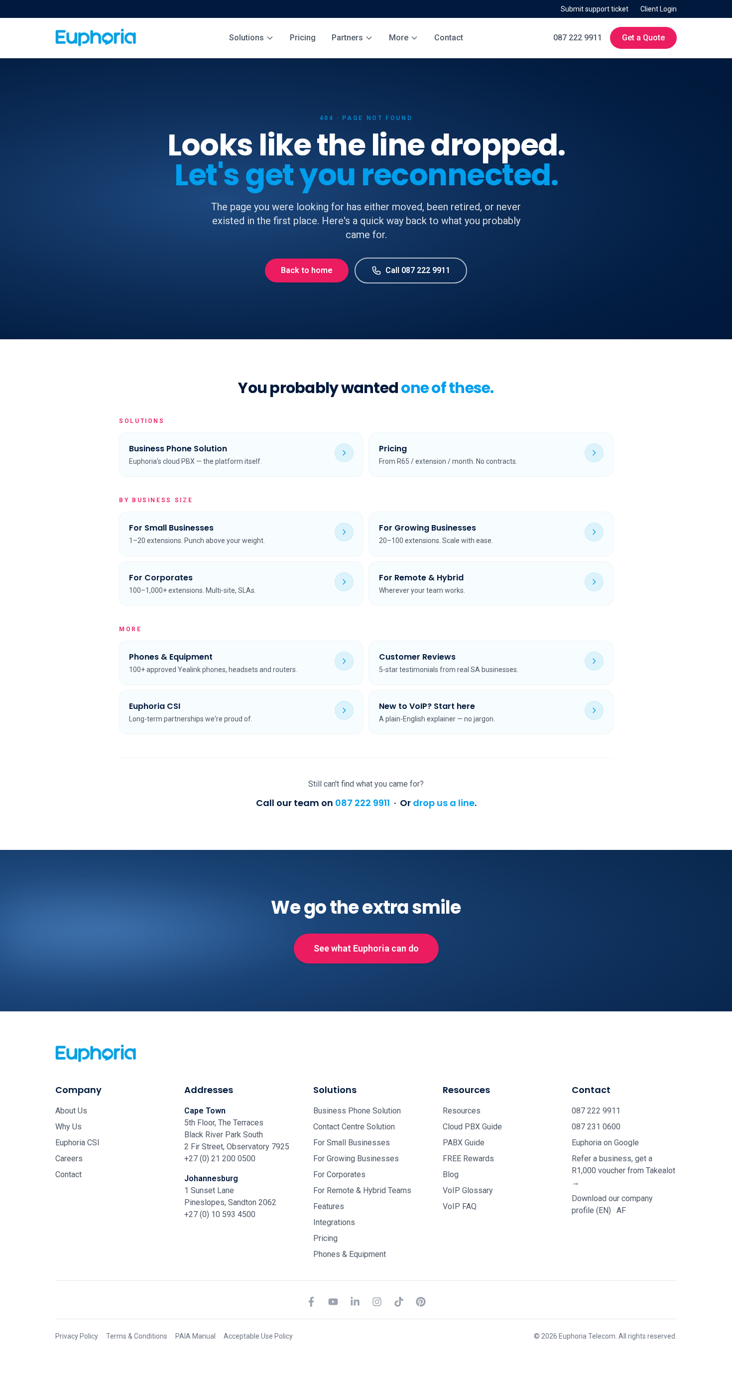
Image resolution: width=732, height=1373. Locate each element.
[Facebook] (311, 1302)
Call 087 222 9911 (417, 270)
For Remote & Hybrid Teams (362, 1190)
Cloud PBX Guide (472, 1126)
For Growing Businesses (356, 1158)
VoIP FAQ (460, 1206)
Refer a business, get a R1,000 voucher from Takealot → (623, 1170)
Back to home (307, 270)
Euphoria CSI (77, 1142)
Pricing (303, 37)
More (398, 37)
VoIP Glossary (468, 1190)
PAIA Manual (195, 1336)
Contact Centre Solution (354, 1126)
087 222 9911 (577, 37)
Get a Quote (643, 37)
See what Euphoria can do (366, 948)
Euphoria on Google (605, 1142)
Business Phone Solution (357, 1110)
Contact (448, 37)
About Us (71, 1110)
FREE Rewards (468, 1158)
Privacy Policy (76, 1336)
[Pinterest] (421, 1302)
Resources (462, 1110)
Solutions (246, 37)
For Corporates (339, 1174)
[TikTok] (399, 1302)
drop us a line (444, 803)
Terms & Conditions (136, 1336)
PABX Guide (464, 1142)
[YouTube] (333, 1302)
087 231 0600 (596, 1126)
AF (621, 1210)
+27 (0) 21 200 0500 (219, 1158)
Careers (69, 1158)
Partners (347, 37)
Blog (451, 1174)
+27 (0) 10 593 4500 (219, 1214)
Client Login (658, 9)
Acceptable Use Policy (258, 1336)
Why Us (68, 1126)
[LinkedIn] (355, 1302)
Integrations (334, 1222)
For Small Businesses (351, 1142)
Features (328, 1206)
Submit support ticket (594, 9)
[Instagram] (377, 1302)
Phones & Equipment (349, 1254)
